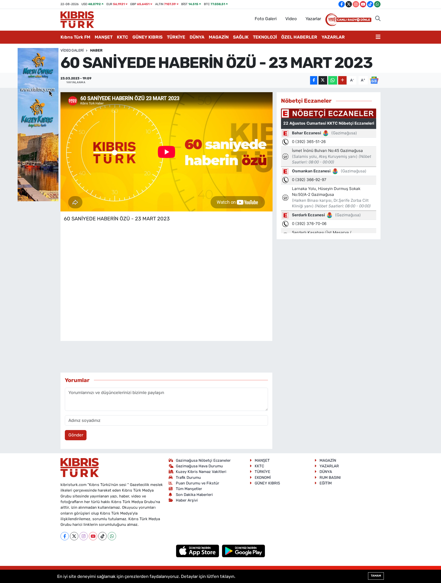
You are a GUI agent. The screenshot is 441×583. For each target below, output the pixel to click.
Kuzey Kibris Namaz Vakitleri (201, 471)
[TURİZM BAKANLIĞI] (38, 124)
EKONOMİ (263, 477)
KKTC (122, 37)
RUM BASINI (330, 477)
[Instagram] (83, 536)
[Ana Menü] (378, 37)
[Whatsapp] (112, 536)
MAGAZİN (219, 37)
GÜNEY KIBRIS (147, 37)
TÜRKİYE (176, 37)
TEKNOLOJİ (265, 37)
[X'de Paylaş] (322, 80)
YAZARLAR (333, 37)
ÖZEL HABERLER (299, 37)
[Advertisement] (166, 259)
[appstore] (198, 550)
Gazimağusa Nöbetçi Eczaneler (203, 460)
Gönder (75, 434)
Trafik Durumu (188, 477)
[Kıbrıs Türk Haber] (77, 19)
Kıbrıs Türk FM (75, 37)
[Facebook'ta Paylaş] (313, 80)
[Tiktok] (102, 536)
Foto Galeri (266, 18)
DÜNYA (197, 37)
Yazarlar (313, 18)
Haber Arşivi (187, 500)
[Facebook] (64, 536)
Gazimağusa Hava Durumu (199, 466)
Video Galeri (72, 50)
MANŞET (104, 37)
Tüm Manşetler (189, 488)
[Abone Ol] (374, 79)
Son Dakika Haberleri (194, 494)
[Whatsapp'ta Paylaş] (332, 80)
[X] (74, 536)
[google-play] (243, 550)
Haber (96, 50)
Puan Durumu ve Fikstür (197, 483)
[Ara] (378, 19)
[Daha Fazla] (342, 80)
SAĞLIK (241, 37)
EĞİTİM (326, 483)
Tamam (376, 575)
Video (291, 18)
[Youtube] (93, 536)
